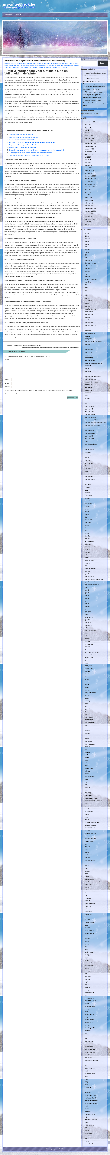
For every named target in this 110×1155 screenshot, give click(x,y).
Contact (18, 15)
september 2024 (90, 184)
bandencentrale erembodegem (95, 422)
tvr (86, 995)
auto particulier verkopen (93, 341)
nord (86, 817)
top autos (88, 979)
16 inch (87, 244)
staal (86, 957)
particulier (88, 855)
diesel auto (88, 528)
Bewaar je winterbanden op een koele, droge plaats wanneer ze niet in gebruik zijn (37, 150)
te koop (87, 971)
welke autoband (90, 1098)
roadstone (88, 911)
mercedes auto (90, 744)
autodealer (88, 385)
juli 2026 (88, 124)
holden (87, 638)
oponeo (87, 847)
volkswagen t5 (90, 1049)
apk (86, 285)
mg (86, 749)
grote (87, 614)
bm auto (88, 468)
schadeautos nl (90, 933)
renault (87, 901)
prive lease (88, 884)
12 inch (87, 233)
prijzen (87, 876)
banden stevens (90, 417)
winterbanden (33, 67)
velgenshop (89, 1022)
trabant (87, 987)
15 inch (87, 241)
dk (86, 530)
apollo (87, 287)
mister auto (89, 768)
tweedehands (89, 998)
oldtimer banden (90, 838)
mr (86, 784)
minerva (87, 763)
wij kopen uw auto (91, 1119)
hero (86, 633)
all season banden (91, 279)
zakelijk (87, 1136)
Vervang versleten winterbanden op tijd (22, 140)
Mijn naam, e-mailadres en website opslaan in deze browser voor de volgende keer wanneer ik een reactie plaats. (40, 390)
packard (87, 852)
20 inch (87, 252)
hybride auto (89, 644)
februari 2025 (89, 170)
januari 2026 (89, 141)
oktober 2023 (89, 214)
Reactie (7, 359)
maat (76, 63)
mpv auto (88, 782)
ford (86, 557)
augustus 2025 (90, 154)
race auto (88, 898)
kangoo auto (89, 668)
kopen (87, 684)
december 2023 (90, 208)
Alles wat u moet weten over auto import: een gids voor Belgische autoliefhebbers (93, 94)
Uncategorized (90, 1006)
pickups (87, 863)
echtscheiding (89, 541)
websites (88, 1092)
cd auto (87, 493)
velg (86, 1011)
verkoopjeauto (90, 1028)
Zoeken (83, 59)
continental (88, 503)
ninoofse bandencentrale (93, 801)
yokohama (88, 1133)
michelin (88, 752)
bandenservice (90, 433)
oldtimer (87, 836)
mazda (87, 733)
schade (87, 928)
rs (85, 917)
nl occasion (89, 811)
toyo (86, 982)
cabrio (87, 482)
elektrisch (88, 544)
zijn (86, 1138)
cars (86, 490)
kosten (87, 687)
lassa (87, 698)
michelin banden (90, 755)
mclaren (87, 736)
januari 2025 (89, 173)
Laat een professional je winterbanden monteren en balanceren (30, 152)
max (86, 725)
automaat (88, 393)
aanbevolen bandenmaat (28, 63)
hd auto (87, 628)
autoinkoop (88, 387)
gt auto (87, 620)
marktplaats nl (90, 722)
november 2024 (90, 179)
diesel (87, 525)
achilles (87, 271)
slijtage (52, 65)
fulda (86, 566)
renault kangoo (90, 903)
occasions (88, 830)
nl (85, 806)
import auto (89, 655)
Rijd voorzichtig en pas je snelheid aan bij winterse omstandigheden (32, 142)
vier (86, 1033)
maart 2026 (89, 135)
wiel (86, 1106)
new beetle (88, 795)
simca (87, 944)
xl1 (86, 1128)
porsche (87, 871)
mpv (86, 779)
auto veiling (89, 357)
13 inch (87, 236)
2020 (86, 255)
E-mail (7, 383)
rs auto (87, 919)
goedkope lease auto (92, 584)
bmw (86, 471)
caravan (87, 487)
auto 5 (87, 303)
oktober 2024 (89, 181)
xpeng (87, 1130)
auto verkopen (90, 360)
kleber (87, 679)
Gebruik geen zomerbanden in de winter (22, 147)
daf (86, 517)
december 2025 (90, 143)
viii (86, 1038)
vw (86, 1065)
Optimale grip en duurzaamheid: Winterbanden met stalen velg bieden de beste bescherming (50, 347)
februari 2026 (89, 138)
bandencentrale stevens (93, 425)
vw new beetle (90, 1068)
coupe (87, 509)
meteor (87, 747)
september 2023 (90, 216)
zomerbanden (89, 1144)
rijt (86, 909)
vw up (87, 1076)
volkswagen (89, 1046)
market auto (89, 717)
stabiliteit (76, 65)
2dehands (88, 260)
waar (86, 1079)
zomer (87, 1141)
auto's (87, 368)
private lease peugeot (92, 882)
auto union (88, 355)
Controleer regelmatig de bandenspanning (23, 137)
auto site (88, 347)
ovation (87, 849)
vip (86, 1044)
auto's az (88, 371)
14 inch (87, 239)
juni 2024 (88, 192)
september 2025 (90, 151)
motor (87, 774)
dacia (87, 514)
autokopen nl (89, 390)
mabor (87, 714)
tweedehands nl (90, 1001)
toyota (87, 984)
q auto (87, 887)
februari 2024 (89, 203)
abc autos (88, 268)
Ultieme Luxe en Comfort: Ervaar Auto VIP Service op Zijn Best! (94, 102)
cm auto (87, 498)
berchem (88, 460)
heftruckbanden (90, 630)
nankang (88, 792)
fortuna (87, 563)
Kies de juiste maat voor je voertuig (21, 134)
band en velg (89, 406)
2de (86, 258)
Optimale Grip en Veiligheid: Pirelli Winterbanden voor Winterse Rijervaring (35, 61)
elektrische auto (90, 547)
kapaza (87, 671)
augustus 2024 (90, 187)
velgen (87, 1017)
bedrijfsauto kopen (91, 444)
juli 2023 (88, 222)
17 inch (87, 247)
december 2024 (90, 176)
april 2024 (88, 197)
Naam (7, 379)
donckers (88, 536)
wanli (86, 1084)
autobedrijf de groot (91, 382)
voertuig (26, 67)
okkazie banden (90, 833)
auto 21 (87, 298)
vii (85, 1036)
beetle (87, 447)
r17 (86, 892)
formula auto (89, 560)
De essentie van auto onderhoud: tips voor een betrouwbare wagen (91, 81)
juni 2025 (88, 160)
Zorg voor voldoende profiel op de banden (23, 145)
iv (85, 660)
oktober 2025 (89, 149)
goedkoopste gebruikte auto (94, 579)
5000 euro (88, 266)
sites (86, 949)
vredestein (88, 1057)
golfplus (87, 606)
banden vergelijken (91, 420)
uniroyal (87, 1009)
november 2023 (90, 211)
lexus (87, 703)
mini (86, 765)
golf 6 (87, 595)
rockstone (88, 914)
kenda (87, 674)
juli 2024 (88, 189)
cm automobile (90, 501)
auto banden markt (91, 309)
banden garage (90, 412)
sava (86, 925)
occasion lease (90, 828)
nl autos (87, 809)
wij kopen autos (90, 1117)
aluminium (88, 282)
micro (87, 757)
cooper (87, 506)
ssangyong (88, 955)
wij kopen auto (90, 1114)
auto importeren (90, 325)
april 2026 (88, 133)
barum (87, 441)
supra (87, 968)
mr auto (87, 787)
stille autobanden (91, 963)
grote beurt (88, 617)
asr (86, 290)
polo (86, 868)
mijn (86, 760)
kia (86, 676)
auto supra (88, 352)
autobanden (89, 374)
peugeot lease (90, 860)
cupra (87, 511)
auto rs (87, 344)
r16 (86, 890)
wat (86, 1090)
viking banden (89, 1041)
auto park (88, 336)
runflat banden (90, 922)
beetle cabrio (89, 449)
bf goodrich (89, 463)
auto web (88, 366)
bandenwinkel (89, 439)
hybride (87, 641)
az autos (88, 401)
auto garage (89, 314)
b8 (86, 403)
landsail (87, 695)
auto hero (88, 320)
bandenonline (89, 430)
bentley (87, 457)
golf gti (87, 598)
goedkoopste (89, 576)
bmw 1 (87, 474)
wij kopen (88, 1111)
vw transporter (90, 1073)
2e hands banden (91, 263)
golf (86, 587)
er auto (87, 549)
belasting (88, 452)
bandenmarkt (89, 428)
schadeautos (89, 930)
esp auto (88, 552)
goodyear (88, 611)
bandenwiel (89, 436)
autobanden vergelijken (93, 376)
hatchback (88, 625)
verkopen (88, 1030)
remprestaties (32, 65)
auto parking (89, 339)
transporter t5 (89, 992)
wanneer (88, 1087)
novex (87, 820)
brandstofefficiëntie (58, 63)
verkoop (87, 1025)
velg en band (89, 1014)
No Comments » (63, 67)
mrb (86, 790)
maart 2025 (89, 168)
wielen (87, 1109)
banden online (90, 414)
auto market (89, 328)
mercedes (88, 741)
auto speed (89, 349)
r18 (86, 895)
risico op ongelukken (43, 65)
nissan (87, 803)
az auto (87, 398)
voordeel (88, 1055)
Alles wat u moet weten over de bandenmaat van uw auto (24, 345)
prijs (86, 874)
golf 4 (87, 593)
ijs (73, 63)
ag (86, 274)
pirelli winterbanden (14, 65)
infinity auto (89, 657)
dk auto (87, 533)
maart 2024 (89, 200)
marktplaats (89, 720)
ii (85, 649)
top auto (88, 976)
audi (86, 293)
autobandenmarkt (91, 379)
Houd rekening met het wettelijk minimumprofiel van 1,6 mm (29, 155)
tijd (86, 974)
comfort (67, 63)
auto (86, 295)
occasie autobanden (92, 822)
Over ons (8, 15)
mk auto (87, 771)
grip (71, 63)
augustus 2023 (90, 219)
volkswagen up (90, 1052)
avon (86, 395)
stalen (87, 960)
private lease (89, 879)
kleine (87, 682)
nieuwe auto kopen (91, 798)
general (87, 571)
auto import (89, 322)
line (86, 706)
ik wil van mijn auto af (92, 652)
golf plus (88, 601)
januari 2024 (89, 206)
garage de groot (90, 568)
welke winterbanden (92, 1101)
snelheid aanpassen (67, 65)
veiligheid (20, 67)
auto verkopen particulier (93, 363)
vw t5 (87, 1071)
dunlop (87, 539)
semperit (88, 938)
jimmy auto (88, 665)
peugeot (88, 857)
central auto (89, 495)
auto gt (87, 317)
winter (87, 1122)
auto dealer (89, 312)
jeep (86, 663)
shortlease (88, 941)
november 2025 (90, 146)
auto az (87, 306)
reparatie (88, 906)
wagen (87, 1082)
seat (86, 936)
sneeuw (57, 65)
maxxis (87, 730)
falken (87, 555)
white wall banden (91, 1103)
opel (86, 844)
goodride (88, 609)
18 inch (87, 249)
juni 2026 (88, 127)
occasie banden (90, 825)
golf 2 (87, 590)
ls (85, 711)
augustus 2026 (90, 122)
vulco (87, 1063)
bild (86, 466)
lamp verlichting (90, 693)
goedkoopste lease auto (93, 582)
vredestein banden (91, 1060)
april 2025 (88, 165)
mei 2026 (88, 130)
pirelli (6, 65)
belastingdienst (90, 455)
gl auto (87, 574)
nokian (87, 814)
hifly (86, 636)
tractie (14, 67)
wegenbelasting (90, 1095)
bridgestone (89, 476)
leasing (87, 701)
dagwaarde (89, 520)
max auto (88, 728)
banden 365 (89, 409)
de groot (88, 522)
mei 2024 (88, 195)
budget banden (90, 479)
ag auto (87, 276)
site (86, 946)
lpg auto (87, 709)
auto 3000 (88, 301)
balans (39, 63)
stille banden (89, 965)
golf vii (87, 603)
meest (87, 738)
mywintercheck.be (19, 4)
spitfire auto (89, 952)
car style (88, 484)
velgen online (89, 1019)
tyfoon (87, 1003)
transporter (88, 990)
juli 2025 (88, 157)
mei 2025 (88, 162)
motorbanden (89, 776)
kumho (87, 690)
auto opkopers (90, 333)
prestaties (24, 65)
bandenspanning (47, 63)
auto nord (88, 330)
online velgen (89, 841)
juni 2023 (88, 224)
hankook (88, 622)
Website (7, 387)
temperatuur (8, 67)
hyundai (87, 647)
